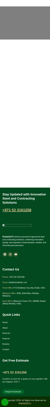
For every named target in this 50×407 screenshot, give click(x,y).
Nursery (5, 344)
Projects (6, 339)
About (5, 328)
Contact (5, 349)
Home (5, 322)
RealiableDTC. (25, 403)
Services (6, 333)
